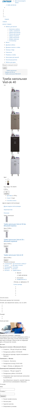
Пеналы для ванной (14, 34)
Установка (15, 267)
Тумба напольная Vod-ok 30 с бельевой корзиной (14, 240)
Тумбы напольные (14, 37)
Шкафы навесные (14, 39)
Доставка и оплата (18, 265)
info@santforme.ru (22, 279)
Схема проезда (18, 284)
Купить (6, 231)
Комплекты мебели (14, 29)
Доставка (9, 195)
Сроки (9, 198)
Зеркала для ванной (14, 32)
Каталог (7, 265)
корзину (6, 192)
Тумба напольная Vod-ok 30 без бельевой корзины (15, 225)
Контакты (7, 270)
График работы (17, 270)
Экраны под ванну (14, 35)
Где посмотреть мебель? (19, 263)
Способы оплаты (11, 200)
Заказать (3, 396)
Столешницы (12, 40)
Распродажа (8, 267)
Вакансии (7, 268)
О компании (8, 263)
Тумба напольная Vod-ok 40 (13, 74)
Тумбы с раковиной (14, 30)
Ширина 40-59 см (10, 72)
